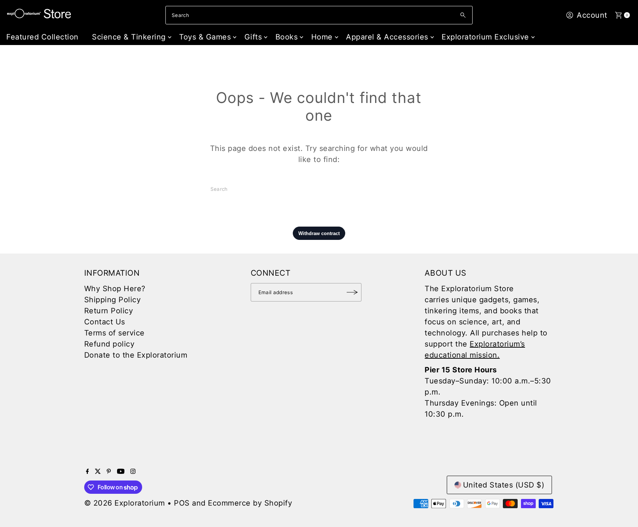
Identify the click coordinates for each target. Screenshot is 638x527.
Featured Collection (42, 36)
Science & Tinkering (129, 36)
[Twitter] (98, 471)
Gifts (253, 36)
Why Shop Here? (114, 288)
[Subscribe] (352, 292)
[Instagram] (133, 471)
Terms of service (114, 332)
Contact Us (104, 321)
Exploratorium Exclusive (485, 36)
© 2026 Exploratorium (124, 503)
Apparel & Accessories (387, 36)
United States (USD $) (504, 484)
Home (322, 36)
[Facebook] (87, 471)
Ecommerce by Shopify (250, 503)
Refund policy (109, 344)
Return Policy (108, 310)
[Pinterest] (109, 471)
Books (286, 36)
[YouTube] (120, 471)
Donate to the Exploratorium (136, 355)
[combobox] (319, 15)
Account (592, 15)
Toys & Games (205, 36)
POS (182, 503)
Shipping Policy (112, 299)
